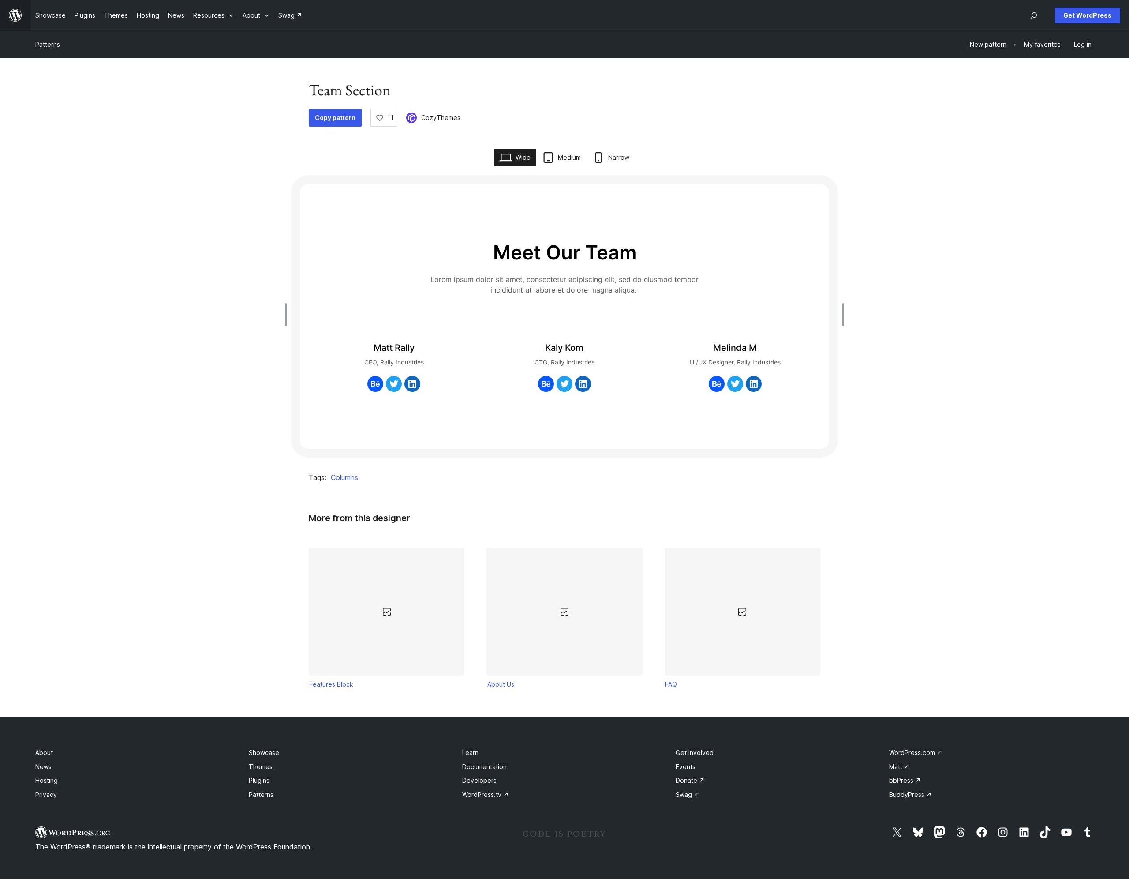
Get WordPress (1087, 15)
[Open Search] (1033, 15)
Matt (899, 766)
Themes (261, 766)
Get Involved (695, 752)
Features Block (331, 684)
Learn (470, 752)
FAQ (671, 684)
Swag (687, 794)
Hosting (46, 780)
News (43, 766)
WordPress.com (915, 752)
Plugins (259, 780)
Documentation (484, 766)
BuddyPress (910, 794)
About (44, 752)
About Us (500, 684)
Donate (690, 780)
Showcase (264, 752)
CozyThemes (440, 117)
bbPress (905, 780)
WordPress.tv (485, 794)
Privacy (46, 794)
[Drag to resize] (288, 314)
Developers (479, 780)
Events (685, 766)
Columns (344, 477)
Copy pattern (335, 117)
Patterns (47, 44)
